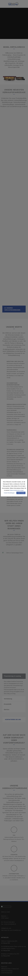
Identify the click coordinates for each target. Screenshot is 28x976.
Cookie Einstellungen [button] (9, 492)
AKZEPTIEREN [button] (20, 492)
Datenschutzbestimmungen (17, 490)
